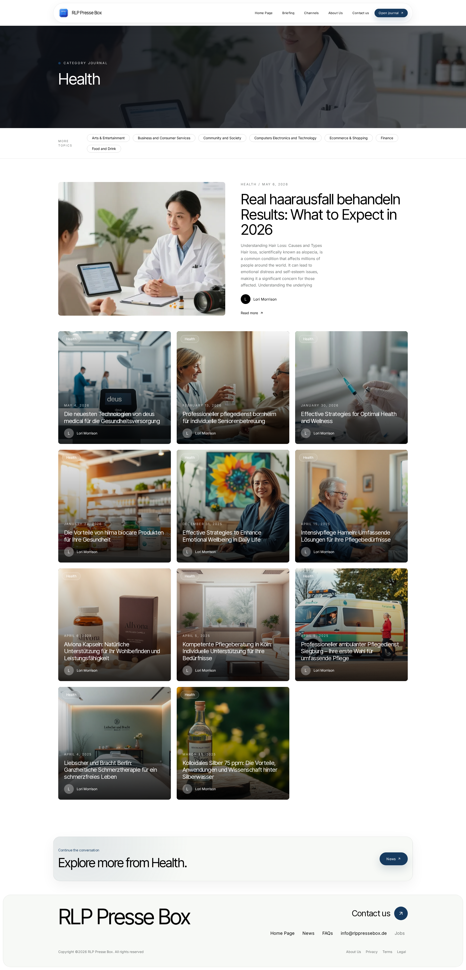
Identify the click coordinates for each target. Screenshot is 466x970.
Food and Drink (104, 149)
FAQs (327, 933)
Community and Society (222, 138)
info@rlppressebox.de (364, 933)
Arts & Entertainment (108, 138)
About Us (353, 952)
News (391, 859)
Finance (387, 138)
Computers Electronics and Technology (285, 138)
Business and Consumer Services (164, 138)
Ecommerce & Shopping (349, 138)
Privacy (372, 952)
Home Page (282, 933)
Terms (387, 952)
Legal (401, 952)
